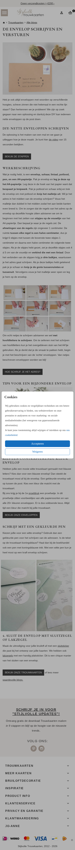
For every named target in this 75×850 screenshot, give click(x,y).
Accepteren (37, 443)
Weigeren (37, 451)
